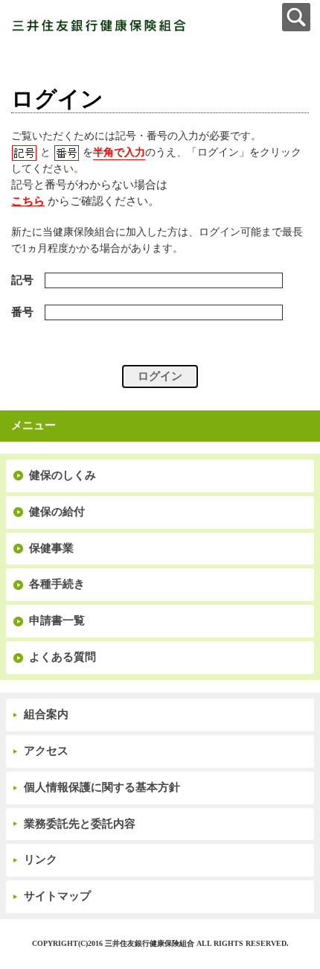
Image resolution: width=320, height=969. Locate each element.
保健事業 (51, 548)
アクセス (46, 751)
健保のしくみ (62, 475)
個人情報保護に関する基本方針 (102, 787)
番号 (22, 312)
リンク (40, 859)
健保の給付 (57, 512)
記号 (22, 280)
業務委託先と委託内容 (79, 824)
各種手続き (57, 584)
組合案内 (46, 714)
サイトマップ (57, 896)
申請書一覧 (57, 620)
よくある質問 (62, 657)
